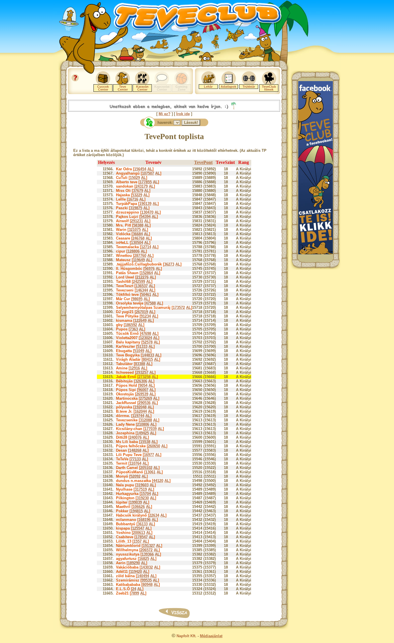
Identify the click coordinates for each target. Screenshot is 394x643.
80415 (148, 359)
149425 (143, 433)
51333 (142, 346)
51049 (139, 351)
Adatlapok (228, 86)
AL (149, 169)
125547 (138, 528)
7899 (135, 593)
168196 (144, 519)
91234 (146, 316)
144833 (148, 355)
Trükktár (249, 86)
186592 (131, 325)
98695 (137, 299)
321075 (135, 229)
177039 (151, 429)
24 (134, 589)
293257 (142, 372)
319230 (143, 498)
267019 (142, 312)
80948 (147, 584)
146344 (142, 290)
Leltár (208, 86)
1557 (138, 541)
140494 (143, 576)
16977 (149, 455)
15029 (135, 177)
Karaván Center (142, 88)
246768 (138, 238)
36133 (143, 524)
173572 (179, 307)
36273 (169, 264)
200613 (139, 532)
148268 (135, 450)
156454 (140, 169)
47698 (146, 333)
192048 (140, 407)
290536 (144, 403)
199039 (136, 502)
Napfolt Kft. (186, 636)
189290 (134, 563)
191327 (149, 545)
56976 (150, 268)
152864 (147, 273)
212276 (142, 277)
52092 (135, 476)
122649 (140, 320)
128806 (133, 251)
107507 (148, 173)
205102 (146, 468)
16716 (133, 199)
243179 (142, 186)
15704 (146, 493)
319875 (136, 208)
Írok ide (183, 114)
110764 (135, 463)
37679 (138, 190)
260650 (154, 446)
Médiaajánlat (211, 636)
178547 (142, 537)
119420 (136, 571)
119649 (139, 260)
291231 (137, 221)
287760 (140, 255)
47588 (151, 303)
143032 (147, 567)
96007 (143, 390)
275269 (146, 398)
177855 (146, 182)
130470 (147, 212)
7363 (134, 329)
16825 (144, 558)
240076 (136, 437)
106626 (139, 506)
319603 (142, 485)
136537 (142, 286)
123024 (146, 338)
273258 (144, 377)
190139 (145, 203)
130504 (137, 242)
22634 (154, 515)
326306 (141, 381)
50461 (146, 294)
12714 (146, 247)
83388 (140, 364)
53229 (137, 195)
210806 (143, 424)
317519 (141, 489)
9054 (143, 385)
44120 (158, 480)
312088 (146, 420)
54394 (145, 216)
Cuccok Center (103, 88)
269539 (142, 394)
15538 (145, 442)
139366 (148, 554)
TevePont (203, 162)
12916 (135, 368)
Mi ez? (164, 114)
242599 (139, 281)
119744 (138, 416)
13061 (150, 472)
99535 (147, 580)
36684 (138, 234)
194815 (137, 511)
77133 (136, 459)
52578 (147, 342)
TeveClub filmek (269, 88)
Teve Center (123, 88)
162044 (141, 411)
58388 (138, 225)
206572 (146, 550)
